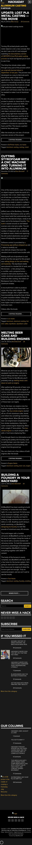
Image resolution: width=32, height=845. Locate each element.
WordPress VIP (19, 835)
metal (27, 147)
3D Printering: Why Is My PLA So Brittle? (19, 778)
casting (21, 147)
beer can (22, 466)
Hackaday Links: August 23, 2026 (19, 732)
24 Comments (17, 658)
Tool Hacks (12, 579)
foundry (21, 581)
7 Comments (17, 670)
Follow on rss (10, 617)
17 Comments (17, 743)
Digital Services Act (19, 832)
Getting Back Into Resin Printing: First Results (19, 683)
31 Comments (17, 679)
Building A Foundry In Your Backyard (15, 478)
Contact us (13, 617)
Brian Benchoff (19, 171)
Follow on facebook (2, 617)
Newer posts (14, 593)
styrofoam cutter (22, 324)
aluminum (10, 321)
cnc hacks (23, 145)
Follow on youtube (8, 617)
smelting (28, 581)
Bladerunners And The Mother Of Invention (19, 675)
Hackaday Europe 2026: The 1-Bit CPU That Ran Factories (19, 653)
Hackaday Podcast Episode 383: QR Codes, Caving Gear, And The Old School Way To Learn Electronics (19, 750)
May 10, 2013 (5, 22)
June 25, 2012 (5, 341)
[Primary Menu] (29, 1)
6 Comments (17, 757)
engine (28, 466)
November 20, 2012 (7, 171)
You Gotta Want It (17, 740)
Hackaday (16, 2)
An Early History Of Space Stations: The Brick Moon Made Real (19, 642)
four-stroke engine (16, 411)
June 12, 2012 (5, 484)
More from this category (9, 691)
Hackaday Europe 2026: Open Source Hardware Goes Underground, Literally (19, 664)
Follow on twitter (5, 617)
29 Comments (24, 22)
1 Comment (16, 736)
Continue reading (18, 140)
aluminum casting (12, 147)
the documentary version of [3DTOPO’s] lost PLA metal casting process (14, 56)
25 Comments (17, 688)
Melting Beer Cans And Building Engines (15, 336)
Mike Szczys (14, 22)
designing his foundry (9, 527)
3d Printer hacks (13, 145)
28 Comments (17, 782)
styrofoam (12, 324)
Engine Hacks (12, 463)
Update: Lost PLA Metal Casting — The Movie (15, 16)
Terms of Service (9, 832)
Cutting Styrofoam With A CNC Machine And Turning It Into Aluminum (15, 162)
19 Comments (17, 648)
